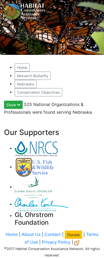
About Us (31, 234)
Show (11, 105)
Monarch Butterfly (32, 75)
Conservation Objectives (38, 92)
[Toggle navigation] (92, 11)
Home (22, 67)
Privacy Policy (56, 242)
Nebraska (25, 84)
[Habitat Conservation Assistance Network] (24, 11)
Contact (53, 234)
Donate (73, 234)
